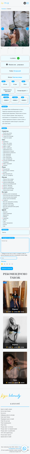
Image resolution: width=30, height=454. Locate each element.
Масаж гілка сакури (8, 179)
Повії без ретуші (5, 421)
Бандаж (5, 212)
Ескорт (5, 172)
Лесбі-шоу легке (7, 133)
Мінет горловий (7, 163)
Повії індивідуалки (6, 423)
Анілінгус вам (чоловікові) (10, 194)
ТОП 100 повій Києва (7, 433)
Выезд (4, 232)
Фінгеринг (5, 208)
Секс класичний (7, 157)
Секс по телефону (8, 175)
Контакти (3, 413)
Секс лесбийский (7, 159)
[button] (24, 448)
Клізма (5, 224)
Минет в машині (7, 145)
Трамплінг (5, 218)
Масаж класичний (8, 180)
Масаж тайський (7, 185)
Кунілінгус (5, 141)
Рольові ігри (6, 169)
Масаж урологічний (8, 188)
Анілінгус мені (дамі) (8, 205)
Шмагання (6, 215)
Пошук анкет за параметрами (9, 429)
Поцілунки (6, 162)
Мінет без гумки (7, 143)
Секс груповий (7, 156)
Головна (4, 8)
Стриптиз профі (7, 138)
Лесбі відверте (7, 134)
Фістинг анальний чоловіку (10, 202)
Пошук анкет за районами (8, 431)
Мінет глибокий (7, 148)
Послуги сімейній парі (9, 160)
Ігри (4, 226)
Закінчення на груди (8, 151)
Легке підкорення (8, 223)
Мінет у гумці (6, 146)
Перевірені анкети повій (7, 419)
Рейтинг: (3, 261)
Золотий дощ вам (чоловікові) (11, 195)
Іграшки (5, 165)
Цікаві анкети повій (6, 436)
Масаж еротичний (8, 190)
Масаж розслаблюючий (9, 184)
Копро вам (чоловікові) (9, 198)
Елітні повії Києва (5, 411)
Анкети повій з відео (6, 409)
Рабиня (5, 216)
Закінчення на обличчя (9, 152)
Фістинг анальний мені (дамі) (11, 206)
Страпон (5, 200)
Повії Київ (3, 425)
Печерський (17, 71)
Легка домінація (7, 213)
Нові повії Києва (5, 417)
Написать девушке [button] (16, 64)
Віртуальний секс (7, 173)
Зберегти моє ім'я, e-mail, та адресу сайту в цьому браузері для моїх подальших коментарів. (14, 254)
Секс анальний (7, 154)
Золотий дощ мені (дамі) (10, 197)
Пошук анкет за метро (7, 427)
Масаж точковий (7, 187)
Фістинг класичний (8, 203)
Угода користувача (6, 434)
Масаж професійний (8, 182)
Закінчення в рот (7, 149)
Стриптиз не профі (8, 136)
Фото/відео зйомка (8, 170)
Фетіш (5, 220)
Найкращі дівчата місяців (7, 415)
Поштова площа (17, 77)
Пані (4, 221)
